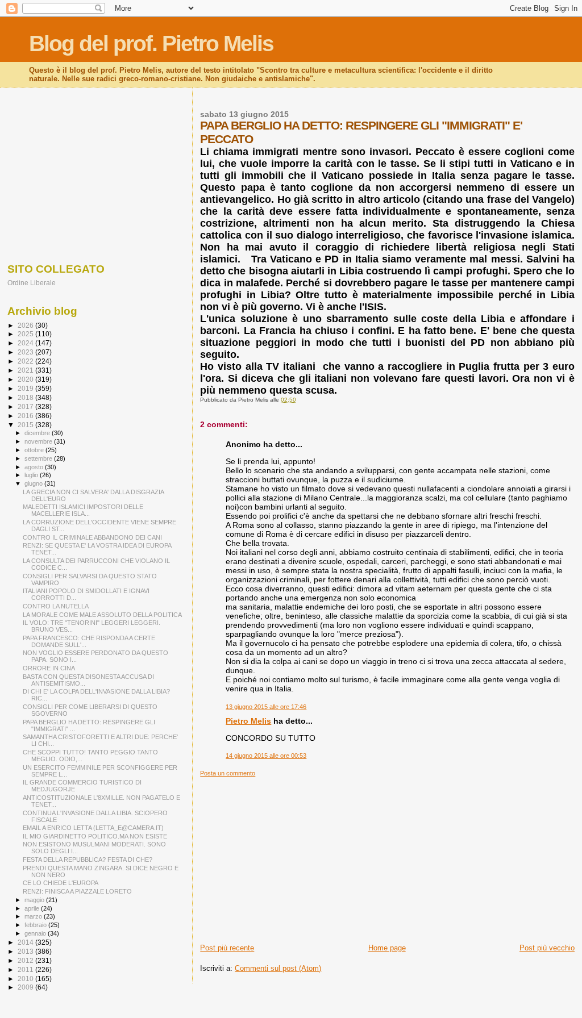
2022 (26, 361)
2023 (26, 352)
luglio (32, 475)
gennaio (36, 933)
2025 (26, 333)
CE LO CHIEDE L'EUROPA (60, 882)
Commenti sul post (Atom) (278, 968)
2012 (26, 960)
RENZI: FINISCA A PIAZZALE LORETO (77, 891)
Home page (387, 948)
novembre (39, 441)
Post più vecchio (547, 948)
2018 (26, 397)
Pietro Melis (248, 720)
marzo (34, 916)
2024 (26, 343)
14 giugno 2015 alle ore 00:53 (266, 755)
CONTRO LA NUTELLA (56, 606)
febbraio (36, 924)
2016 (26, 415)
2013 (26, 951)
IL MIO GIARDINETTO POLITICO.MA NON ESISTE (95, 836)
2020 (26, 379)
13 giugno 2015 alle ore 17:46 (266, 706)
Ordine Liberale (31, 282)
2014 (26, 942)
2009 (26, 987)
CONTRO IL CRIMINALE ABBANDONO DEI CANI (92, 537)
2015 (26, 424)
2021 (26, 370)
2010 (26, 978)
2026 (26, 325)
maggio (35, 899)
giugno (34, 483)
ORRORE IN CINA (49, 668)
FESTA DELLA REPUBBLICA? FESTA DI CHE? (87, 859)
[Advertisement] (387, 856)
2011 (26, 969)
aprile (32, 908)
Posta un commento (227, 773)
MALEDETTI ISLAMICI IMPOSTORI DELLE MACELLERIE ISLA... (83, 510)
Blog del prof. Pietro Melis (151, 43)
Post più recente (227, 948)
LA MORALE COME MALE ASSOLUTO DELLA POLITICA (102, 614)
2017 (26, 406)
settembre (39, 458)
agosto (34, 467)
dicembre (38, 432)
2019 (26, 388)
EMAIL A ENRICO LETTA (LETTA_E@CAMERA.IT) (93, 827)
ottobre (34, 450)
